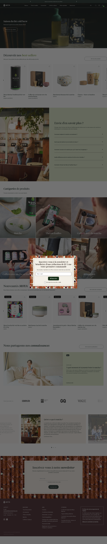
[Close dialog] (75, 257)
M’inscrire (53, 278)
